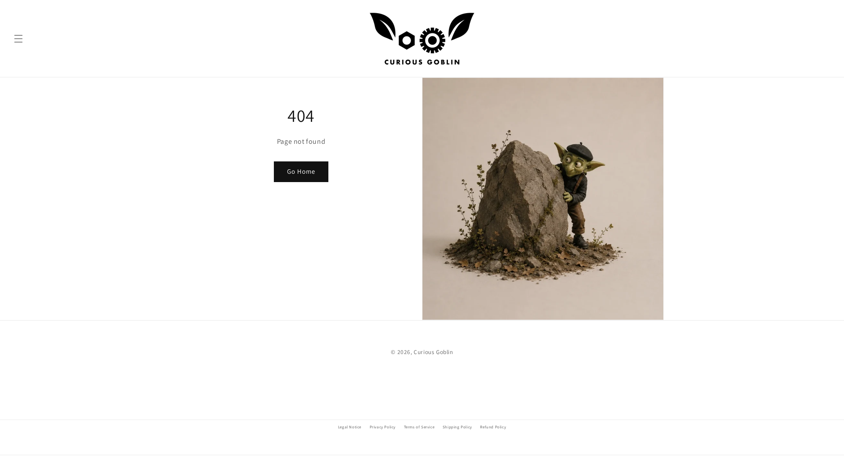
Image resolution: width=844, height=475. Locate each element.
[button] (18, 38)
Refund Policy (493, 427)
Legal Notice (349, 427)
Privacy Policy (383, 427)
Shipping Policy (457, 427)
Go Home (301, 171)
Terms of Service (419, 427)
